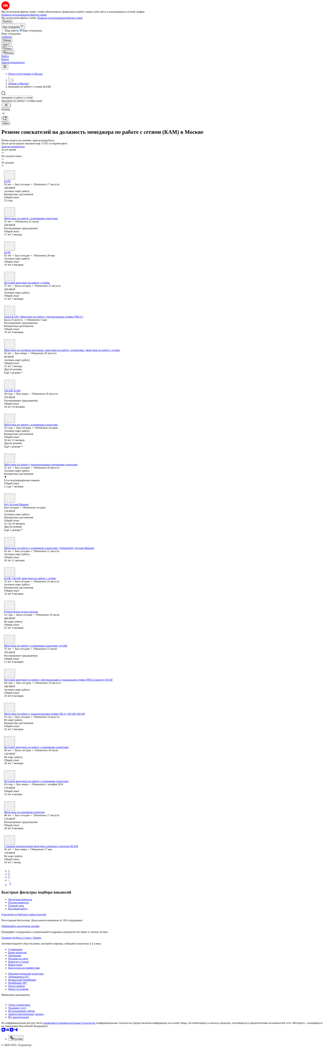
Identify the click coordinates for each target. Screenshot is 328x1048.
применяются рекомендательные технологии (69, 1022)
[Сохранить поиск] (4, 119)
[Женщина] (9, 276)
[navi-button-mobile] (4, 67)
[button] (5, 56)
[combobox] (17, 97)
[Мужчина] (9, 175)
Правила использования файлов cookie (60, 17)
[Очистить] (6, 105)
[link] (7, 48)
